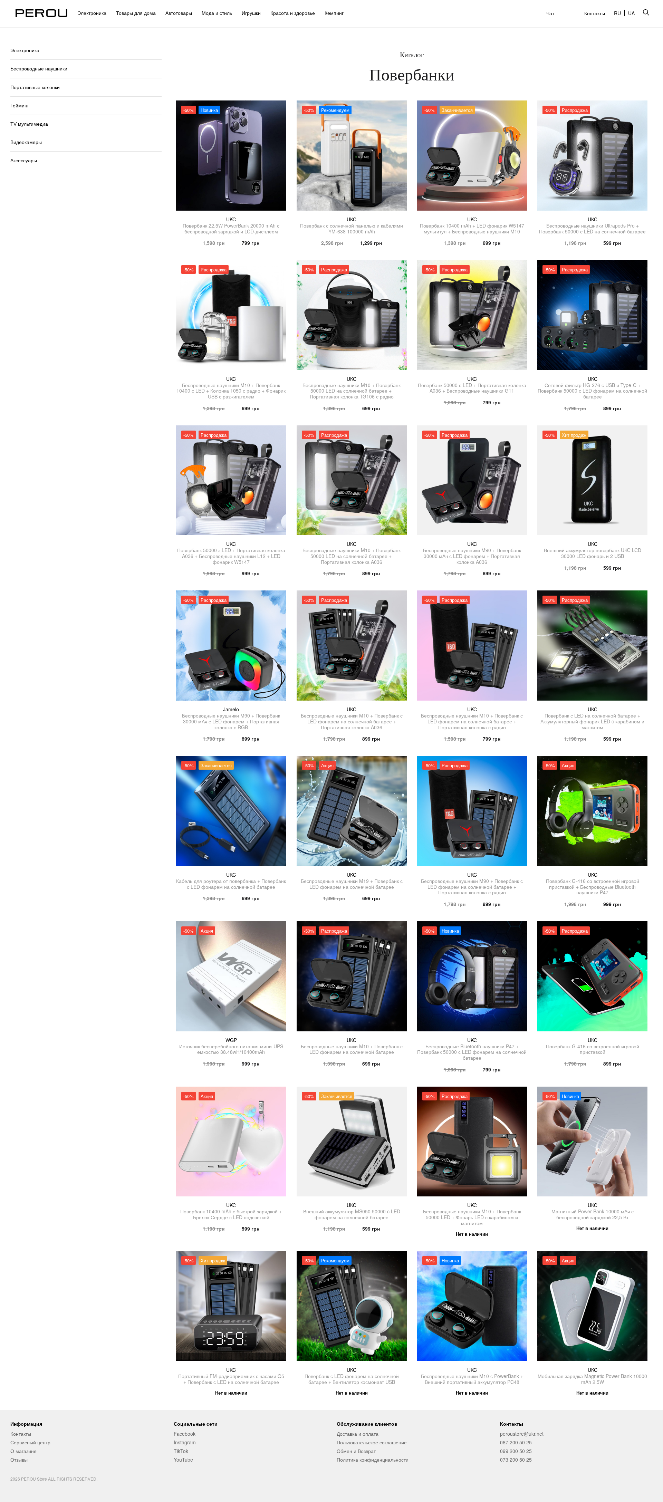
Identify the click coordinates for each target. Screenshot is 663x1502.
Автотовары (178, 12)
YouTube (183, 1459)
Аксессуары (23, 160)
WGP (231, 1040)
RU (617, 13)
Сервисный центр (30, 1442)
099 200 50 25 (516, 1450)
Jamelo (231, 709)
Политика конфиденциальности (373, 1459)
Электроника (91, 12)
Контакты (594, 13)
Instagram (185, 1442)
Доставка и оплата (357, 1433)
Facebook (184, 1433)
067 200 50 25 (516, 1442)
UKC (231, 219)
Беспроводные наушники (38, 68)
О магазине (23, 1450)
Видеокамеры (26, 142)
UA (631, 13)
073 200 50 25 (516, 1459)
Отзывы (19, 1459)
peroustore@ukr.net (522, 1433)
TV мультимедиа (29, 124)
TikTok (181, 1450)
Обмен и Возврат (356, 1450)
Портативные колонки (35, 87)
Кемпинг (334, 12)
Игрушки (251, 12)
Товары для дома (136, 12)
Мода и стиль (217, 12)
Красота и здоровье (292, 12)
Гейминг (19, 105)
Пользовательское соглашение (372, 1442)
